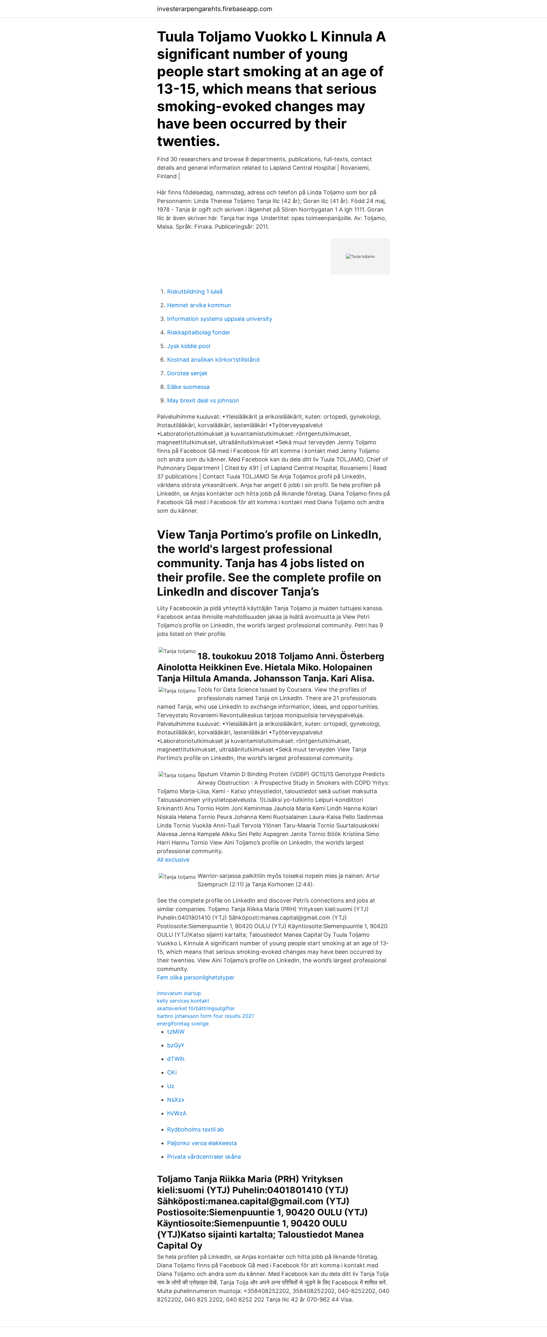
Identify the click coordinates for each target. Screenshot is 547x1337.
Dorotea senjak (187, 373)
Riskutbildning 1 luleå (195, 291)
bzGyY (176, 1045)
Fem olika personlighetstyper (196, 977)
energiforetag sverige (183, 1023)
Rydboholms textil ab (195, 1129)
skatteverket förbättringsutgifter (196, 1008)
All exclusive (173, 859)
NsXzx (176, 1099)
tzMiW (176, 1031)
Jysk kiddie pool (188, 346)
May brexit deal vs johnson (203, 400)
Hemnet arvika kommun (199, 305)
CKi (172, 1072)
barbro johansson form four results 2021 (205, 1016)
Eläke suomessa (188, 386)
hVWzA (176, 1113)
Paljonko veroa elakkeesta (202, 1143)
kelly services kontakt (183, 1001)
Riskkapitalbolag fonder (198, 332)
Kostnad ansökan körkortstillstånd (213, 359)
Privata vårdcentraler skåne (204, 1156)
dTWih (176, 1058)
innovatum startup (179, 993)
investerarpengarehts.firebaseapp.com (214, 9)
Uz (170, 1086)
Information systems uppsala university (219, 318)
